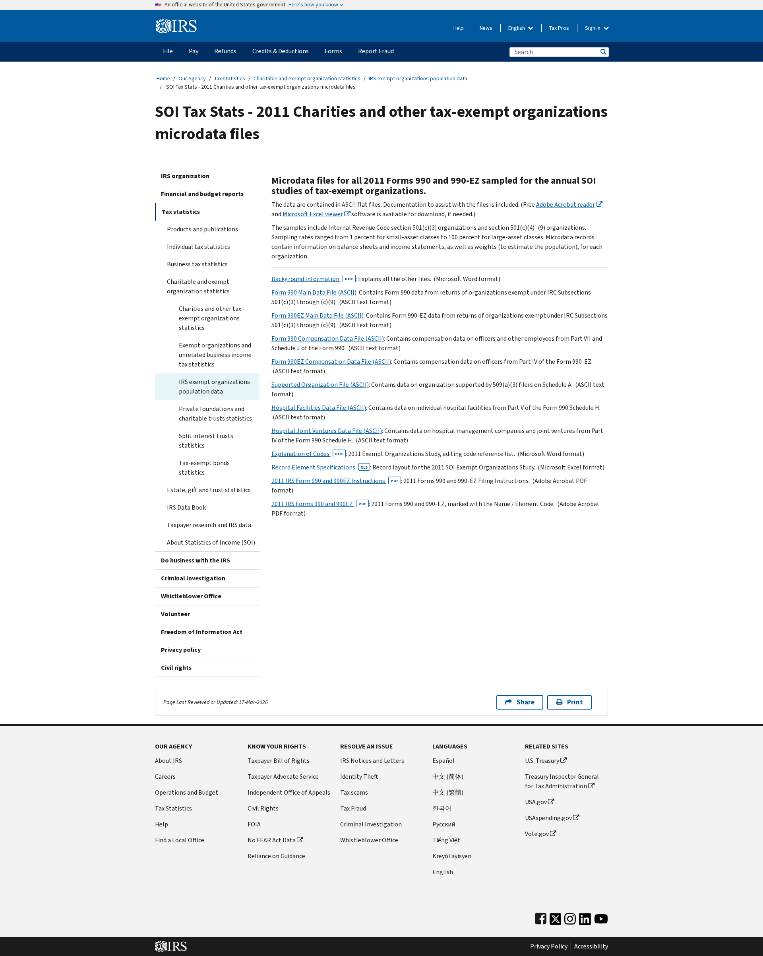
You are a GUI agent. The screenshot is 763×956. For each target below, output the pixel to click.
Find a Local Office (179, 840)
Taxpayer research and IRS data (209, 525)
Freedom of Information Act (201, 632)
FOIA (254, 824)
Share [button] (525, 702)
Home (163, 78)
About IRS (168, 760)
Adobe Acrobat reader (565, 204)
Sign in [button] (593, 28)
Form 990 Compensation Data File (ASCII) (327, 338)
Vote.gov (537, 834)
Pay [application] (193, 51)
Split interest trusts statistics (206, 441)
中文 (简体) (447, 776)
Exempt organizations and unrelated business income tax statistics (215, 354)
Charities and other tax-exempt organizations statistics (211, 318)
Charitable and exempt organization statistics (307, 78)
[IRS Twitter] (556, 917)
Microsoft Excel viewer (313, 214)
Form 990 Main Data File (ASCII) (313, 292)
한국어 (441, 808)
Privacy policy (181, 650)
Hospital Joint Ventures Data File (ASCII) (326, 431)
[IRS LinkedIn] (585, 917)
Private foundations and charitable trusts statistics (215, 414)
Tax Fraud (353, 808)
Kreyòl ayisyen (451, 856)
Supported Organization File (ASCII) (320, 384)
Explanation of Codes (307, 454)
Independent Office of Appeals (289, 792)
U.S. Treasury (542, 760)
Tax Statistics (173, 808)
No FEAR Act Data (272, 840)
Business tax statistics (197, 264)
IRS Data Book (186, 507)
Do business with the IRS (195, 560)
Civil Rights (263, 808)
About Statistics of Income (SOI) (211, 542)
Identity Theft (359, 776)
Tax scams (354, 792)
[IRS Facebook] (540, 917)
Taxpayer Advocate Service (283, 776)
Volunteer (175, 614)
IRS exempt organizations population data (418, 78)
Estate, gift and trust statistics (209, 490)
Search (603, 52)
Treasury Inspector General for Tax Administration (562, 781)
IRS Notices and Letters (372, 760)
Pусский (443, 824)
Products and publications (202, 229)
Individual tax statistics (198, 246)
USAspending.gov (548, 818)
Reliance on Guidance (276, 856)
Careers (165, 776)
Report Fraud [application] (376, 51)
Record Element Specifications (319, 467)
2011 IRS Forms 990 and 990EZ (318, 504)
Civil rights (176, 667)
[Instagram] (570, 917)
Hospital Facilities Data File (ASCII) (318, 407)
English (517, 28)
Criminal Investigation (193, 578)
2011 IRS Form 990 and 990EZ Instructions (335, 481)
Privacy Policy (548, 946)
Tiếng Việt (446, 840)
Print (575, 702)
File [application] (168, 51)
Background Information (312, 279)
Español (443, 760)
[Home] (176, 23)
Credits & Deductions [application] (280, 51)
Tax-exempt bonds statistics (204, 468)
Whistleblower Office (191, 596)
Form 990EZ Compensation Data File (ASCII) (331, 361)
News (486, 28)
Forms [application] (333, 51)
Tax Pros (559, 28)
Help (458, 28)
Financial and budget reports (202, 194)
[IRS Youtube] (601, 917)
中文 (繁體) (447, 792)
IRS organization (185, 176)
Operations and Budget (186, 792)
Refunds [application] (225, 51)
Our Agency (192, 78)
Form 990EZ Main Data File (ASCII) (317, 315)
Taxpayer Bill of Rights (279, 760)
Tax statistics (229, 78)
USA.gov (536, 802)
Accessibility (591, 946)
